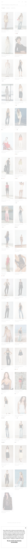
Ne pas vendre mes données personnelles (14, 541)
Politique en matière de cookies (17, 538)
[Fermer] (26, 528)
